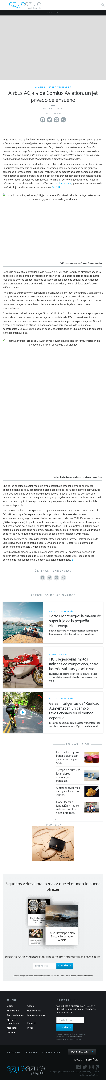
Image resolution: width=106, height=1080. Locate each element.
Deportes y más (58, 654)
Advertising (51, 1053)
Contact (31, 1053)
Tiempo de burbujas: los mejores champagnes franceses (68, 775)
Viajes (10, 1006)
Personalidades (15, 1015)
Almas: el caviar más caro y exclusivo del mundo (68, 791)
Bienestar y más (36, 1015)
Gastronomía (34, 1010)
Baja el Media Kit (80, 1052)
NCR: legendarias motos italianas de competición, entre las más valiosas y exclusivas (73, 664)
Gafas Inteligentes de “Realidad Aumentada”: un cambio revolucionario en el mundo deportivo (74, 711)
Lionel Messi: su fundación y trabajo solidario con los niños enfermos (67, 807)
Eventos (31, 1023)
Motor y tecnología (59, 87)
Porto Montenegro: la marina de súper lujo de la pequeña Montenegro (75, 621)
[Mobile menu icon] (4, 5)
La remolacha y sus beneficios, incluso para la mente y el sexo (67, 757)
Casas (30, 1006)
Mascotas (12, 1027)
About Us (14, 1053)
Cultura (11, 1032)
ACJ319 (56, 187)
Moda (30, 1027)
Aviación (54, 12)
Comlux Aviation (62, 183)
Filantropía (13, 1010)
